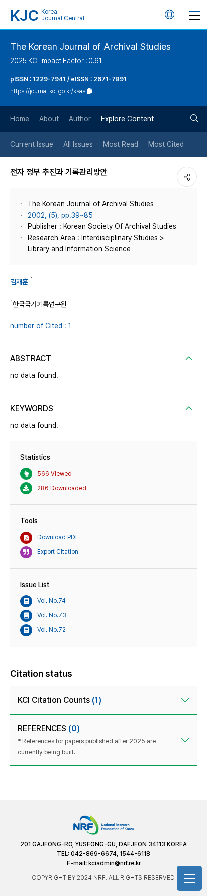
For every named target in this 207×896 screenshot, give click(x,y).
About (49, 119)
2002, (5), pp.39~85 (60, 215)
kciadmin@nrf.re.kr (114, 863)
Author (80, 119)
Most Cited (166, 144)
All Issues (78, 144)
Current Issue (31, 144)
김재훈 (19, 282)
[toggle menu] (194, 14)
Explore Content (127, 119)
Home (19, 119)
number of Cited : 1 (40, 326)
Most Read (120, 144)
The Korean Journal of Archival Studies (90, 46)
